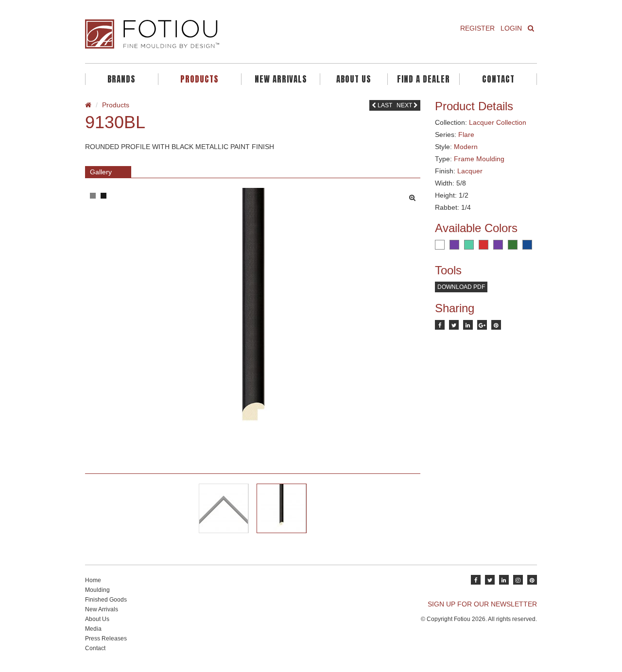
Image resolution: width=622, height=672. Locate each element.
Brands (121, 79)
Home (93, 580)
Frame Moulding (479, 159)
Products (199, 79)
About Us (353, 79)
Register (477, 28)
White (440, 245)
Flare (466, 134)
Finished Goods (106, 599)
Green (513, 245)
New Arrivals (281, 79)
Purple (454, 245)
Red (483, 245)
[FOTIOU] (194, 34)
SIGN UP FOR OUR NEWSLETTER (482, 604)
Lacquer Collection (497, 122)
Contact (498, 79)
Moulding (97, 590)
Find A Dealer (423, 79)
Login (511, 28)
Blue (527, 245)
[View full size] (414, 195)
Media (93, 628)
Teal (469, 245)
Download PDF (461, 287)
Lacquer (470, 171)
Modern (466, 147)
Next (405, 105)
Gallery (101, 172)
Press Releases (106, 638)
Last (384, 105)
